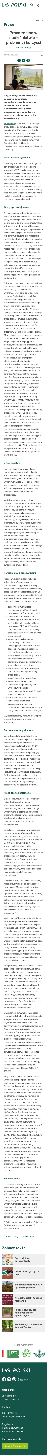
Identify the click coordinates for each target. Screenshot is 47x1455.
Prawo (9, 25)
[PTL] (38, 1353)
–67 (30, 839)
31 (8, 843)
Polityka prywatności (13, 1428)
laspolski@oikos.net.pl (13, 1416)
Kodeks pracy (10, 123)
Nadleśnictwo (29, 1236)
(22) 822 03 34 (9, 1413)
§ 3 (10, 843)
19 (27, 839)
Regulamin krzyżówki (13, 1431)
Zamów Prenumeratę (15, 1446)
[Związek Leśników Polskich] (25, 1353)
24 (33, 839)
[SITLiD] (11, 1353)
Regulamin (7, 1424)
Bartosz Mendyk (23, 47)
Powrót (37, 20)
